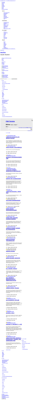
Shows (3, 80)
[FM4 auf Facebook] (5, 66)
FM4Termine (10, 121)
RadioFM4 (5, 38)
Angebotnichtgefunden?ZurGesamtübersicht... (8, 48)
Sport (3, 7)
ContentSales (6, 26)
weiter (9, 132)
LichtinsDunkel (6, 17)
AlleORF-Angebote (5, 392)
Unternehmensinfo (6, 22)
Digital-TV (5, 18)
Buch (3, 96)
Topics (3, 90)
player (3, 58)
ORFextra (5, 15)
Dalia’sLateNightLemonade (6, 83)
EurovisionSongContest (5, 359)
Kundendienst (6, 13)
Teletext (5, 33)
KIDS (3, 3)
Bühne (27, 127)
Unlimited (23, 347)
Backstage (5, 14)
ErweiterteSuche (30, 130)
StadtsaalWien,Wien (10, 256)
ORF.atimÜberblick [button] (5, 9)
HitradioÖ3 (5, 37)
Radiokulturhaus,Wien (10, 216)
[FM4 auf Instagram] (5, 65)
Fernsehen (3, 2)
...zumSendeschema (5, 89)
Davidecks (23, 344)
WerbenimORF (6, 25)
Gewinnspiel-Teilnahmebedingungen (7, 116)
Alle (19, 127)
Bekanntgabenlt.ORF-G (7, 28)
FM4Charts (3, 102)
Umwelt (3, 94)
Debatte (3, 5)
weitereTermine (8, 167)
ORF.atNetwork (4, 377)
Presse (5, 24)
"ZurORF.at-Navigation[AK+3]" (11, 0)
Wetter (5, 43)
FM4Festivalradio (4, 101)
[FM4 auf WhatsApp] (5, 77)
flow (2, 59)
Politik (3, 353)
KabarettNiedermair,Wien (11, 135)
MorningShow (24, 341)
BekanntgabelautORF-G (5, 397)
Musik (3, 93)
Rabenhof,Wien (9, 190)
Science (5, 45)
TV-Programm (6, 32)
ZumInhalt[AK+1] (3, 0)
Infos (2, 104)
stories (3, 60)
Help (4, 46)
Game (3, 95)
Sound (3, 4)
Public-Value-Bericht (6, 12)
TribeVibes (3, 86)
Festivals (30, 127)
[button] (3, 69)
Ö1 (4, 36)
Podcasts (3, 63)
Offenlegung (4, 396)
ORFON (3, 380)
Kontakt (3, 106)
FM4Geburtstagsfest (5, 100)
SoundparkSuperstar (5, 103)
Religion (5, 47)
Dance (3, 62)
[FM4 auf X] (4, 67)
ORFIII (5, 34)
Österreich (3, 6)
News (3, 8)
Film (2, 92)
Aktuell (3, 98)
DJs (23, 127)
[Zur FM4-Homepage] (2, 50)
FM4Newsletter (4, 110)
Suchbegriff (2, 78)
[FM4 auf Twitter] (4, 76)
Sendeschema (4, 107)
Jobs (4, 27)
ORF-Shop (5, 16)
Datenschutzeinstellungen (5, 395)
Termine (3, 64)
